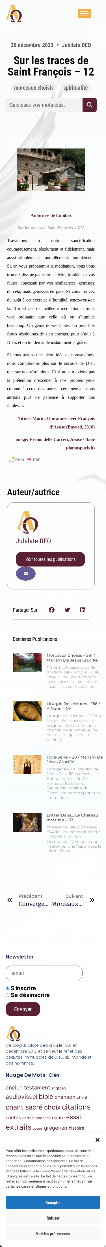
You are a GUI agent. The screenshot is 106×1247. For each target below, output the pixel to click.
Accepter (53, 1202)
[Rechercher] (90, 105)
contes (13, 1117)
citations (76, 1106)
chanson (65, 1097)
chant (82, 1097)
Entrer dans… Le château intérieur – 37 (72, 817)
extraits (18, 1127)
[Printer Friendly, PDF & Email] (24, 460)
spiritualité (75, 87)
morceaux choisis (34, 87)
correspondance (36, 1118)
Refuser (53, 1218)
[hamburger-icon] (84, 13)
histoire (76, 1128)
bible (46, 1096)
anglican (58, 1088)
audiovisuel (21, 1096)
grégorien (55, 1128)
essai (73, 1117)
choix (52, 1107)
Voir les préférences (53, 1233)
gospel (38, 1128)
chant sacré (24, 1107)
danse (58, 1117)
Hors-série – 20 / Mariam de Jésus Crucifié (75, 759)
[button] (97, 1140)
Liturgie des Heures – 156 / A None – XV (73, 706)
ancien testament (28, 1087)
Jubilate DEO (33, 541)
